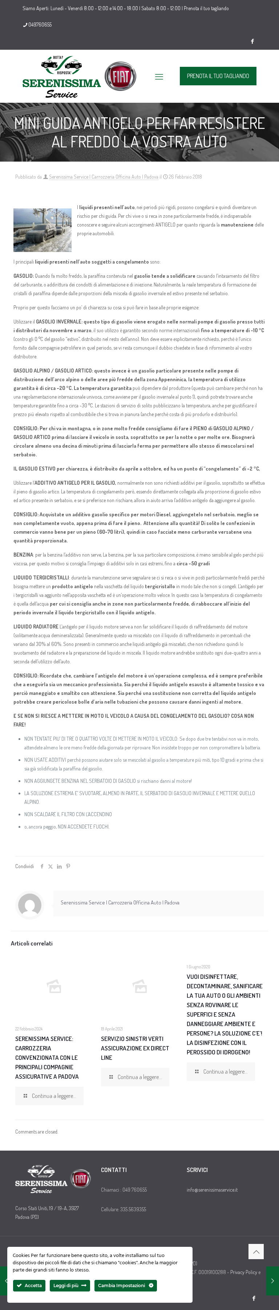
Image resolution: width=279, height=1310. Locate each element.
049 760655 (134, 1190)
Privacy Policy (243, 1272)
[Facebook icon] (252, 41)
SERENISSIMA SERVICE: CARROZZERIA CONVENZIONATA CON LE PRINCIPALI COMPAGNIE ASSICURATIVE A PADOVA (47, 1057)
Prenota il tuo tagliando (206, 8)
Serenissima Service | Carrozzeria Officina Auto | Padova (103, 177)
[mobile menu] (159, 76)
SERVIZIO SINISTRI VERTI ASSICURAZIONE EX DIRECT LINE (135, 1048)
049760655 (40, 24)
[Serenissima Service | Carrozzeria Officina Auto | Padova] (80, 76)
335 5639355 (133, 1209)
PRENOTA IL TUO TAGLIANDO (218, 76)
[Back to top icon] (256, 1251)
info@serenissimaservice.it (212, 1190)
